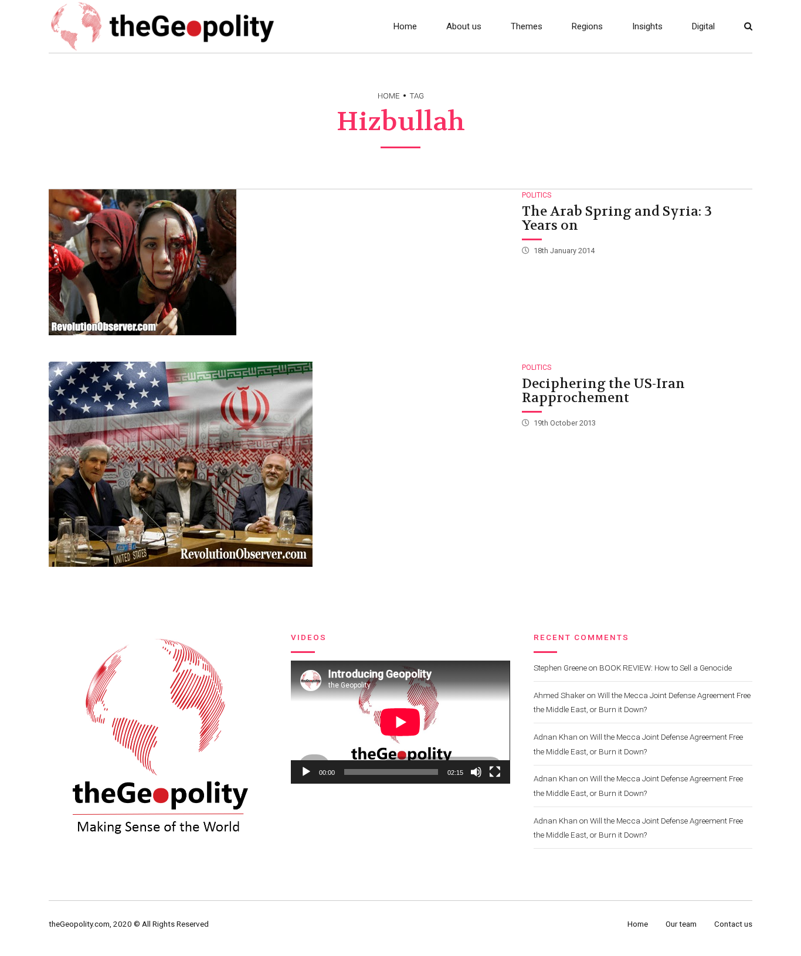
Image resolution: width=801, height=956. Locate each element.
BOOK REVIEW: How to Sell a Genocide (665, 667)
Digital (703, 26)
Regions (587, 26)
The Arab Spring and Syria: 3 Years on (617, 218)
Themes (526, 26)
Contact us (733, 923)
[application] (400, 722)
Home (405, 26)
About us (463, 26)
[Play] (306, 772)
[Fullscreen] (495, 772)
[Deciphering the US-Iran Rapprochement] (279, 464)
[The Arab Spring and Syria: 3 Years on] (279, 262)
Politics (536, 195)
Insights (647, 26)
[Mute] (476, 772)
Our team (681, 923)
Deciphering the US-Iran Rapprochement (603, 391)
